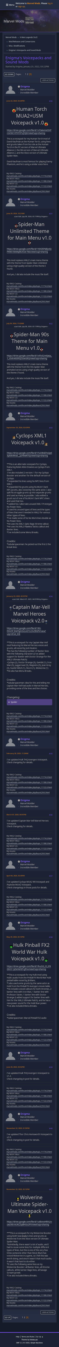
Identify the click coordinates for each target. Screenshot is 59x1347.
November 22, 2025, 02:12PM (18, 1189)
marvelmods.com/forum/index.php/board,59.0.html (28, 191)
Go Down (9, 74)
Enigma (25, 86)
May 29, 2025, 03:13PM (15, 937)
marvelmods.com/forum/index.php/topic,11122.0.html (29, 186)
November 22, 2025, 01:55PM (18, 1128)
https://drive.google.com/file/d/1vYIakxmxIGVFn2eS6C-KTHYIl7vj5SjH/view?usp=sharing (29, 131)
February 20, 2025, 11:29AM (17, 753)
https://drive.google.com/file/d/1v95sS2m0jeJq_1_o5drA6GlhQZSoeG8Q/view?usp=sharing (29, 357)
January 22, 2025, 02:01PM (17, 596)
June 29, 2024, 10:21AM (16, 213)
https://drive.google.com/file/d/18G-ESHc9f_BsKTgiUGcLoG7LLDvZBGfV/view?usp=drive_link (26, 631)
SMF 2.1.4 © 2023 (22, 1343)
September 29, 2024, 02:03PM (18, 427)
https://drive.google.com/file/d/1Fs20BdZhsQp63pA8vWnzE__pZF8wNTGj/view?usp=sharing (29, 454)
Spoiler (14, 702)
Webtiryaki (34, 1340)
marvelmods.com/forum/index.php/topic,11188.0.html (29, 181)
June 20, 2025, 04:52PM (16, 1067)
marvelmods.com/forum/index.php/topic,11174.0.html (29, 176)
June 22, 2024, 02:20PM (16, 101)
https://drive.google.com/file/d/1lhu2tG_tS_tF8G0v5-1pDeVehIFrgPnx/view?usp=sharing (29, 968)
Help (18, 1336)
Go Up (7, 1317)
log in (50, 3)
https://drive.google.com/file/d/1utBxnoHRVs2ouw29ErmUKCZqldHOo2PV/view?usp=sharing (29, 1223)
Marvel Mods (14, 21)
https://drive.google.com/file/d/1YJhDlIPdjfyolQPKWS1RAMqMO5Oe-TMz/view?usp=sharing (29, 250)
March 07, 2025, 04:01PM (16, 814)
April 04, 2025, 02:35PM (16, 876)
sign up (21, 6)
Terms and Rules (27, 1336)
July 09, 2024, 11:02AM (15, 323)
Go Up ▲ (39, 1336)
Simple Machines (36, 1343)
